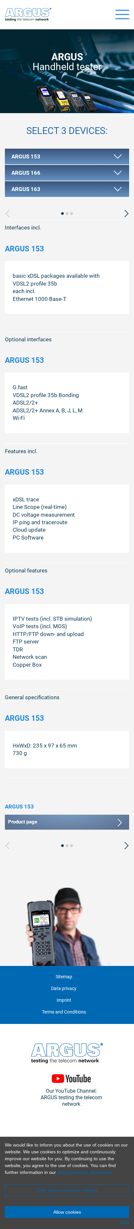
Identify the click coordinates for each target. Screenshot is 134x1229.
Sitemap (64, 977)
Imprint (64, 1000)
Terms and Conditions (64, 1012)
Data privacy (63, 988)
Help (125, 1222)
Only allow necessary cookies (67, 1190)
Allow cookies (67, 1212)
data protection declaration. (85, 1172)
